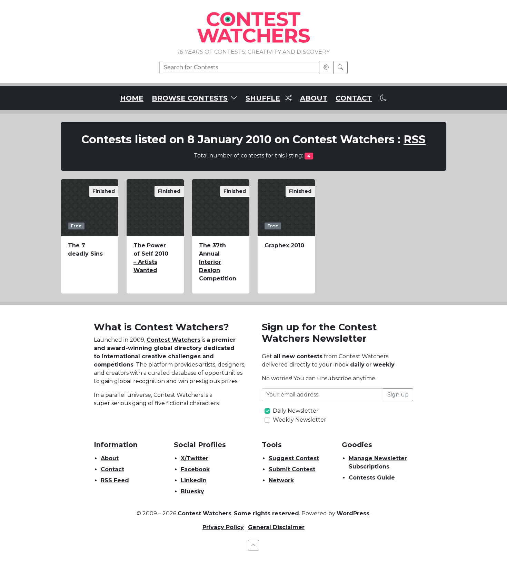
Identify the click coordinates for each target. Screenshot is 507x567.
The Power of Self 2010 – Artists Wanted (150, 258)
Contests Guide (372, 477)
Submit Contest (292, 469)
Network (281, 480)
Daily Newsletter (296, 411)
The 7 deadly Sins (85, 249)
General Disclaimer (276, 527)
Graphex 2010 (284, 245)
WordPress (353, 513)
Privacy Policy (223, 527)
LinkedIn (194, 480)
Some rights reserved (266, 513)
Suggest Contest (294, 458)
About (110, 458)
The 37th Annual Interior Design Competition (217, 262)
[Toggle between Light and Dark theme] (383, 98)
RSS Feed (115, 480)
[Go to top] (253, 545)
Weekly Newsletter (299, 419)
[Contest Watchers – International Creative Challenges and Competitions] (253, 27)
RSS (415, 139)
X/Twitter (194, 458)
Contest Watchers (173, 340)
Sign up (398, 394)
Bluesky (192, 491)
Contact (112, 469)
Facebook (195, 469)
